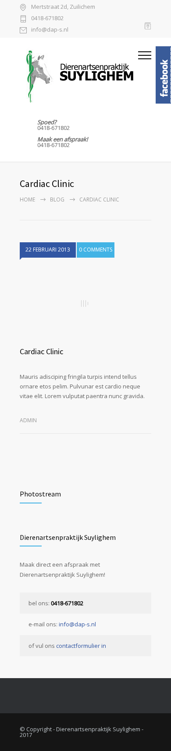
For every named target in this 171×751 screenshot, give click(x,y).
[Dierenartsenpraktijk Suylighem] (79, 74)
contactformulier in (81, 646)
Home (27, 199)
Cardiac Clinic (41, 351)
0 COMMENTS (95, 249)
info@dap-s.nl (49, 30)
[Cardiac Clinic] (85, 304)
